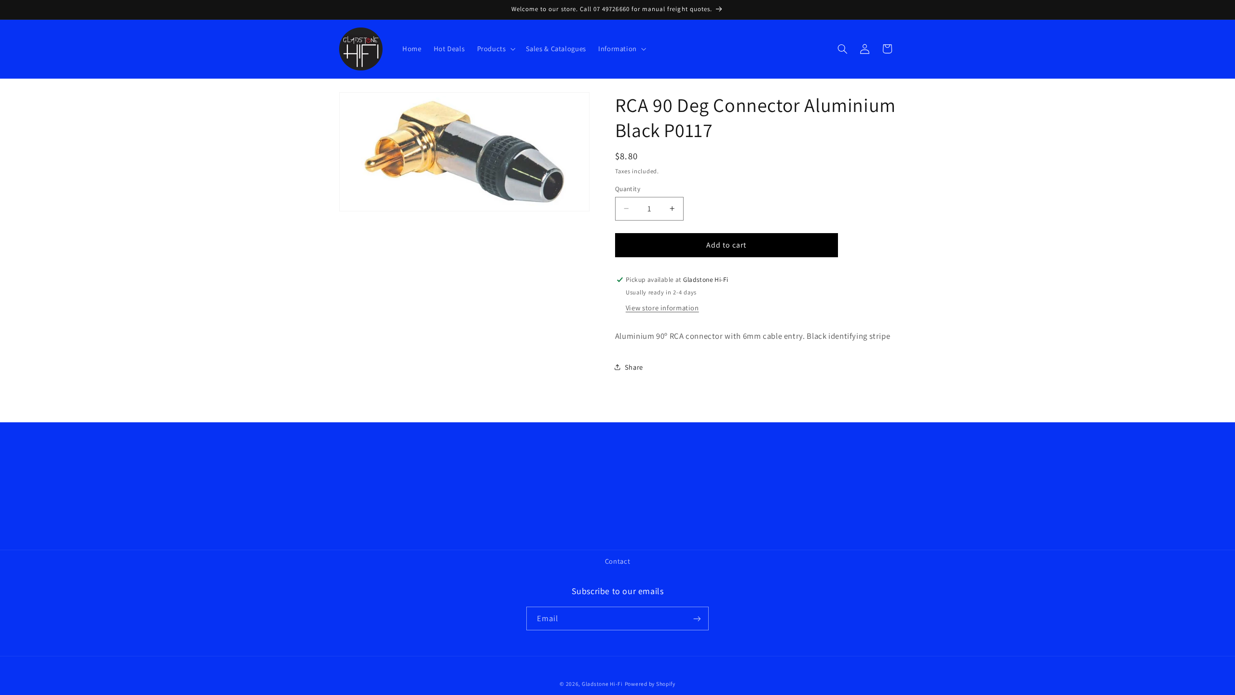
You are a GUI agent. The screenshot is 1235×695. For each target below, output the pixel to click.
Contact (617, 561)
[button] (495, 48)
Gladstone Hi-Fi (602, 683)
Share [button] (634, 367)
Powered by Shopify (650, 683)
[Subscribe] (697, 618)
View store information (662, 307)
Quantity (627, 188)
